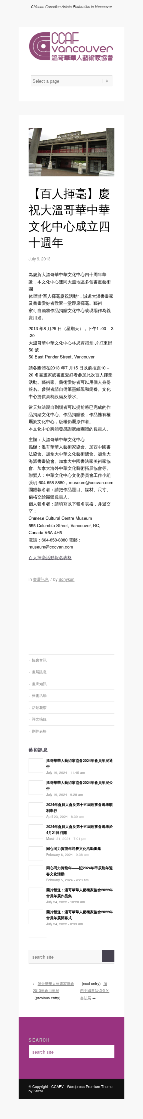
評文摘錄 (39, 719)
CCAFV (57, 1086)
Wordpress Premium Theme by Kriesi (70, 1088)
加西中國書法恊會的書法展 (94, 990)
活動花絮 (39, 707)
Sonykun (66, 579)
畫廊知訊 (39, 683)
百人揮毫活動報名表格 (50, 557)
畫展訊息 (41, 579)
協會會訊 (39, 660)
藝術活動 (39, 695)
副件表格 (39, 731)
